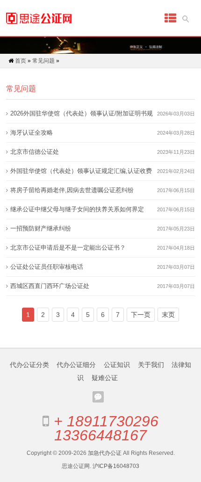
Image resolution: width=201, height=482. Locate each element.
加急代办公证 (105, 453)
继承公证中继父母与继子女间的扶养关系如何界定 (77, 209)
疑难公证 (105, 377)
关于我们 (151, 364)
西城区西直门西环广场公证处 (49, 285)
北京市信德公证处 (34, 151)
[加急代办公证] (39, 18)
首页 (20, 61)
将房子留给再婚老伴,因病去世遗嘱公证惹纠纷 (72, 190)
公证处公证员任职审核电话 (46, 266)
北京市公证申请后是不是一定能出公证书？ (68, 247)
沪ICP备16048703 (116, 466)
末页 (168, 314)
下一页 (141, 314)
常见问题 (43, 61)
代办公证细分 (76, 364)
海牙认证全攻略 (31, 132)
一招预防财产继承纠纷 (40, 228)
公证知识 (117, 364)
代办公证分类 (29, 364)
